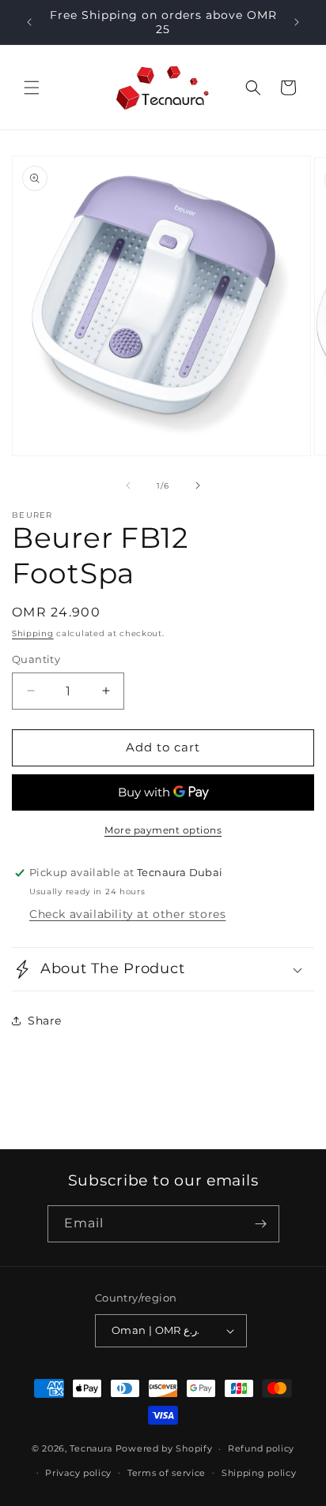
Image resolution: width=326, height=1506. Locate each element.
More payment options (163, 830)
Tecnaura (91, 1448)
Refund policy (261, 1448)
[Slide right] (197, 485)
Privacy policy (78, 1472)
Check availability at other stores (127, 914)
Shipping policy (259, 1472)
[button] (31, 87)
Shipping (33, 633)
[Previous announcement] (29, 22)
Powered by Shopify (164, 1448)
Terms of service (166, 1472)
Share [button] (45, 1020)
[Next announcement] (296, 22)
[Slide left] (128, 485)
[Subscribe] (261, 1223)
